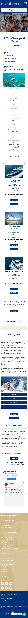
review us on (11, 479)
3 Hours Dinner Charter (6, 537)
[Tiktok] (6, 583)
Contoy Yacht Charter (5, 542)
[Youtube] (11, 588)
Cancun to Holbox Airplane (7, 558)
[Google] (6, 588)
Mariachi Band (4, 569)
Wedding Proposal (5, 567)
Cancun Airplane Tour (6, 555)
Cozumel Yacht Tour (5, 525)
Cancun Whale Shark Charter (7, 544)
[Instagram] (2, 583)
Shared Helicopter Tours (6, 553)
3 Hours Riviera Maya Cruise (7, 520)
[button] (25, 3)
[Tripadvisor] (2, 588)
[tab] (14, 328)
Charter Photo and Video (7, 574)
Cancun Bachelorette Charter (7, 540)
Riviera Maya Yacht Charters (7, 518)
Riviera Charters (11, 471)
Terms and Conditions (6, 607)
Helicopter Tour (4, 551)
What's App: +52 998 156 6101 (8, 600)
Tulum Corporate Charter (6, 523)
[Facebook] (11, 583)
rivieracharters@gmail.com (7, 602)
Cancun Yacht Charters (6, 535)
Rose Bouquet (4, 576)
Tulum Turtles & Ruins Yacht (7, 527)
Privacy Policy (23, 606)
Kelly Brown (11, 483)
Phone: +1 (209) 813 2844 (7, 598)
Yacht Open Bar (4, 571)
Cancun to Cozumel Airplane (7, 560)
